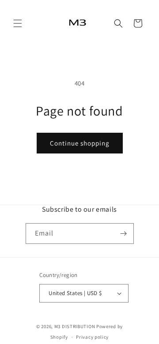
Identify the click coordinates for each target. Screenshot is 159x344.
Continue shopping (80, 143)
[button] (17, 23)
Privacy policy (92, 337)
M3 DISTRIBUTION (74, 326)
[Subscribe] (123, 233)
